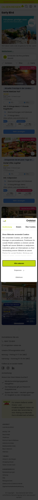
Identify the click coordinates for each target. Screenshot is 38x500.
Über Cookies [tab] (30, 227)
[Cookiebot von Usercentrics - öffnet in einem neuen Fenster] (27, 221)
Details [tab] (18, 227)
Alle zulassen (19, 263)
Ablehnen (19, 277)
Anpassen (18, 270)
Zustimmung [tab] (7, 227)
